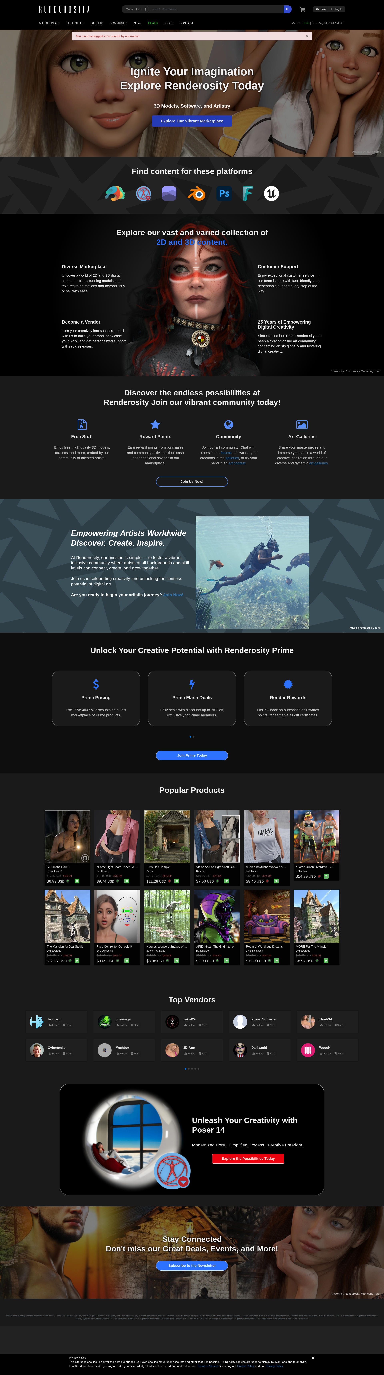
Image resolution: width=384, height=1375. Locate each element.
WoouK (325, 1047)
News (138, 23)
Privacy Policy (274, 1366)
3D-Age (189, 1047)
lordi (378, 627)
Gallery (97, 23)
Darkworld (259, 1047)
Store (68, 1025)
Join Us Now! (192, 482)
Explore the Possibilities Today (248, 1159)
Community (119, 23)
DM (152, 871)
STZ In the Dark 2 (58, 867)
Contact (187, 23)
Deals (153, 23)
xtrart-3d (325, 1019)
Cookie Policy (245, 1366)
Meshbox (123, 1047)
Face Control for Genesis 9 (114, 946)
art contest (237, 463)
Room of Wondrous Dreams (264, 946)
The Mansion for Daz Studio (65, 946)
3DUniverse (106, 950)
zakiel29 (204, 950)
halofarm (54, 1019)
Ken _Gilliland (157, 950)
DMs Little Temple (158, 867)
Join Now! (173, 594)
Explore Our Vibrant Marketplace (192, 121)
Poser (169, 23)
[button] (190, 737)
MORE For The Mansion (312, 946)
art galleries (318, 463)
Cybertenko (57, 1047)
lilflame (104, 871)
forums (226, 453)
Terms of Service (208, 1366)
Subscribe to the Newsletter (192, 1266)
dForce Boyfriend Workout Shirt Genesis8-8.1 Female (281, 867)
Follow (55, 1025)
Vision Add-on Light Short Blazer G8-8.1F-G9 (225, 867)
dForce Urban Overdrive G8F (315, 867)
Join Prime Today (192, 755)
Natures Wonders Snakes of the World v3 (173, 946)
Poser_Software (263, 1019)
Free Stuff (75, 23)
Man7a (303, 871)
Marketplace (49, 23)
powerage (55, 950)
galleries (232, 458)
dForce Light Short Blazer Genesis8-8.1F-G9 (126, 867)
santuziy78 (56, 871)
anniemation (256, 950)
